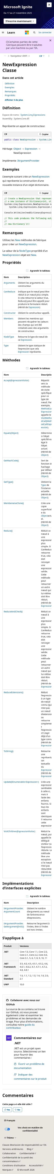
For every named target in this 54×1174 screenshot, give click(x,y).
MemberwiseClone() (14, 503)
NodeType (25, 250)
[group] (27, 140)
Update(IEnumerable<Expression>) (21, 781)
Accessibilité (35, 1165)
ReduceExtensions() (13, 692)
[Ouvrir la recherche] (34, 32)
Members (8, 318)
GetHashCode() (11, 460)
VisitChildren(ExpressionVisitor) (19, 831)
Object (17, 148)
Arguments (9, 282)
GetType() (8, 481)
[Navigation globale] (3, 32)
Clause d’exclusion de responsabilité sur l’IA (24, 1144)
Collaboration (9, 1153)
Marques (6, 1169)
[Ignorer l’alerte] (49, 4)
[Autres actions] (49, 56)
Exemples (9, 87)
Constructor (10, 312)
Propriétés (10, 95)
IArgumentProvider (28, 160)
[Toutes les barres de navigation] (5, 56)
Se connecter (45, 32)
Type (6, 345)
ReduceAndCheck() (13, 611)
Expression (31, 148)
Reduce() (8, 530)
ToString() (8, 751)
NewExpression (41, 176)
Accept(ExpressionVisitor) (16, 380)
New (17, 240)
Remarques (10, 91)
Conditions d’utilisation (14, 1165)
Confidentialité (27, 1153)
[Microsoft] (27, 32)
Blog (29, 1149)
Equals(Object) (11, 433)
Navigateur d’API (18, 55)
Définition (10, 83)
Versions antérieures (12, 1149)
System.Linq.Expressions (33, 114)
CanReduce (9, 291)
